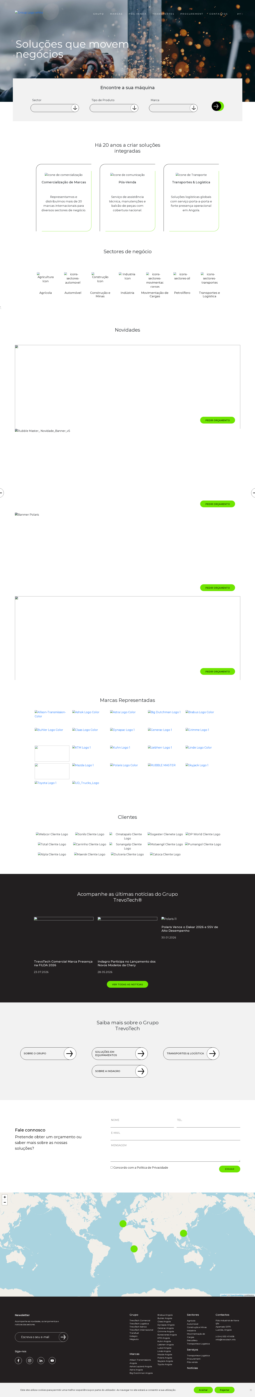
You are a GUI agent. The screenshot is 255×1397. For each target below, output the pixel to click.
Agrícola (191, 1320)
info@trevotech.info (226, 1339)
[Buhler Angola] (52, 736)
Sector (36, 100)
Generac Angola (166, 1328)
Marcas (116, 13)
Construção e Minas (197, 1327)
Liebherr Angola (166, 1344)
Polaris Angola (165, 1357)
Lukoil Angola (164, 1348)
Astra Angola (136, 1369)
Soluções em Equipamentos (106, 1053)
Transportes (163, 13)
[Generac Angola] (165, 736)
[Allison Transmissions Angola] (52, 718)
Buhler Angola (165, 1318)
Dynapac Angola (166, 1324)
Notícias (192, 1368)
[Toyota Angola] (52, 789)
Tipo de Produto (102, 100)
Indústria (191, 1330)
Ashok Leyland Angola (141, 1366)
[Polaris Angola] (127, 771)
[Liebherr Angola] (165, 754)
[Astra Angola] (127, 718)
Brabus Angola (165, 1315)
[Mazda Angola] (89, 771)
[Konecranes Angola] (52, 754)
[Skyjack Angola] (203, 771)
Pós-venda (138, 13)
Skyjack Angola (165, 1361)
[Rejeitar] (250, 1390)
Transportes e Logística (198, 1343)
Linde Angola (164, 1351)
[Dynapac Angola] (127, 736)
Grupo (98, 13)
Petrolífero (192, 1340)
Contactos (218, 13)
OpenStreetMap (237, 1295)
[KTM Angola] (89, 754)
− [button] (5, 1202)
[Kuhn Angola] (127, 754)
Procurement (191, 13)
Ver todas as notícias (127, 984)
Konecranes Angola (167, 1334)
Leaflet (224, 1295)
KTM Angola (164, 1338)
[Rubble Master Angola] (165, 771)
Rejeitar (224, 1390)
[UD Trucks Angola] (89, 789)
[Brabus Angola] (203, 718)
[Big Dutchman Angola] (165, 718)
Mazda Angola (165, 1354)
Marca (155, 100)
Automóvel (192, 1324)
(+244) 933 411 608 (225, 1336)
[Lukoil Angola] (52, 771)
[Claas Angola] (89, 736)
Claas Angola (164, 1321)
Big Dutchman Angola (141, 1373)
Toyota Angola (165, 1364)
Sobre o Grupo (35, 1053)
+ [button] (5, 1197)
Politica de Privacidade (152, 1167)
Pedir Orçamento (217, 420)
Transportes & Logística (185, 1053)
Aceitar (203, 1390)
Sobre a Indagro (107, 1071)
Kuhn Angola (164, 1341)
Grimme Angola (166, 1331)
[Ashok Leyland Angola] (89, 718)
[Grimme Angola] (203, 736)
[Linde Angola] (203, 754)
